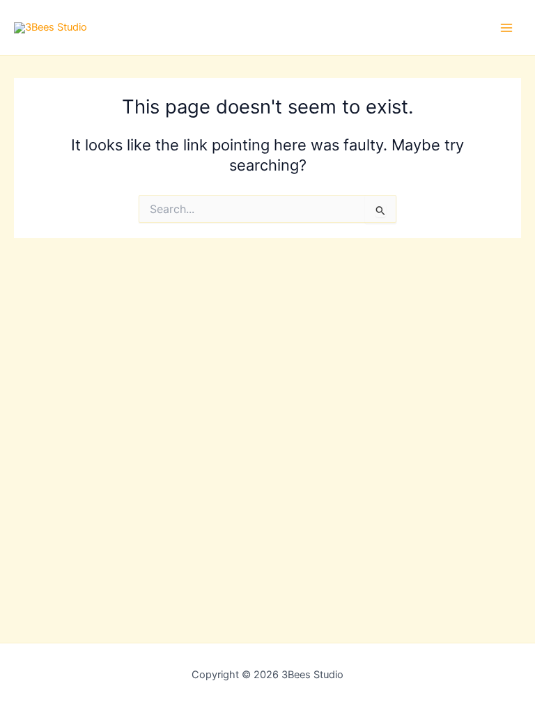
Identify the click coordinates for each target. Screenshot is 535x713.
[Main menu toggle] (506, 27)
